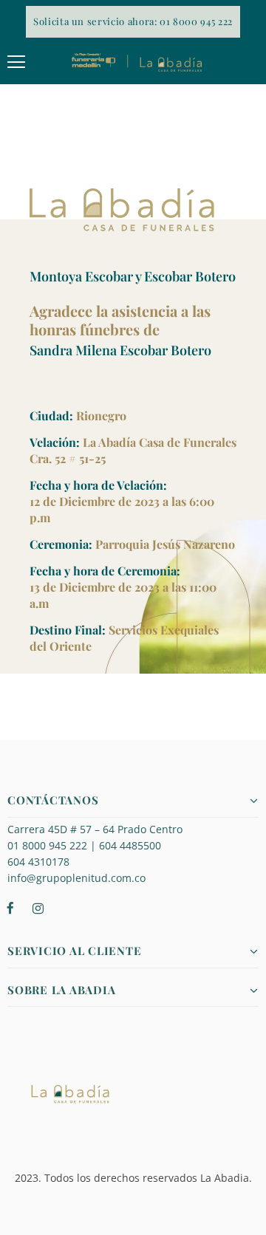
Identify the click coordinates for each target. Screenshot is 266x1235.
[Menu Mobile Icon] (16, 62)
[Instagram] (37, 907)
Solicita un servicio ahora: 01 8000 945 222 (133, 21)
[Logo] (137, 62)
